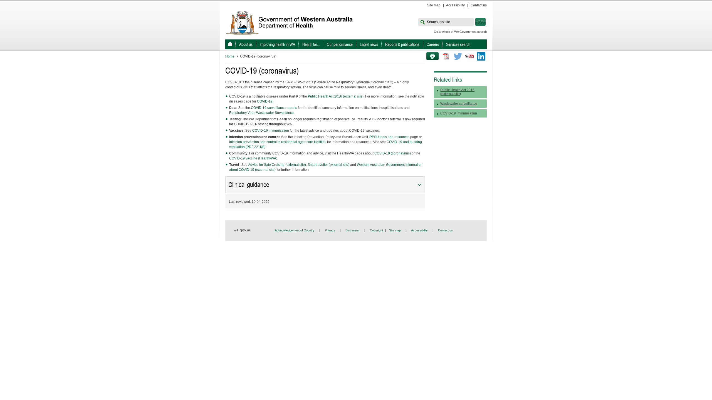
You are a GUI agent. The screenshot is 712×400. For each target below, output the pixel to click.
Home (229, 56)
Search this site (438, 22)
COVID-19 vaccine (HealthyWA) (253, 158)
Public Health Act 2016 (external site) (336, 96)
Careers (433, 44)
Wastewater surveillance (458, 104)
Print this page (430, 56)
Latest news (369, 44)
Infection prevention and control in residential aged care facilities (277, 142)
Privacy (330, 230)
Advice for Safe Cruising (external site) (277, 165)
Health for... (311, 44)
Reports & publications (402, 44)
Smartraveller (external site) (328, 165)
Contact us (479, 5)
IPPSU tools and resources (389, 137)
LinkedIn (481, 56)
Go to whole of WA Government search (460, 31)
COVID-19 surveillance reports (274, 108)
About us (246, 44)
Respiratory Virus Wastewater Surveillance (261, 113)
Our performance (340, 44)
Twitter (458, 56)
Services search (458, 44)
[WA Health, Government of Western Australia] (230, 44)
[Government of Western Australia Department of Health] (293, 22)
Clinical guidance (248, 185)
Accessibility (455, 5)
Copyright (376, 230)
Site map (434, 5)
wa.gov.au (242, 230)
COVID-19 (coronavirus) (392, 153)
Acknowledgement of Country (295, 230)
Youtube (469, 56)
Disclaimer (352, 230)
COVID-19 (265, 101)
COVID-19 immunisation (270, 130)
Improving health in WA (277, 44)
